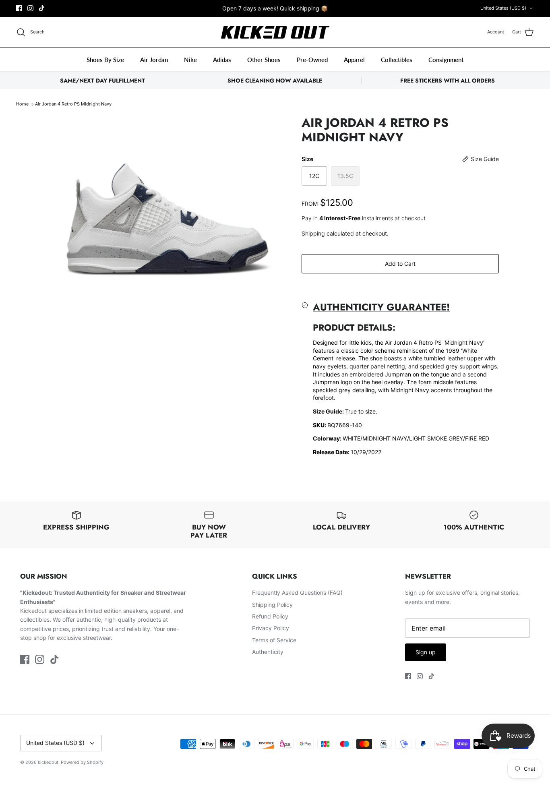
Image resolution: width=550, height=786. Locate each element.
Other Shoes (264, 59)
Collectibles (396, 59)
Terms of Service (274, 640)
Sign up (426, 652)
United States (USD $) (503, 8)
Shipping (313, 233)
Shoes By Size (105, 59)
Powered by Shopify (82, 762)
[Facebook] (19, 8)
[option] (167, 199)
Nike (190, 59)
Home (22, 104)
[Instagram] (30, 8)
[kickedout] (275, 32)
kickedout (48, 762)
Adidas (222, 59)
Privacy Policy (270, 628)
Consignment (445, 59)
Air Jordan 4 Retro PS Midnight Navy (73, 104)
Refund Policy (270, 616)
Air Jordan (154, 59)
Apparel (354, 59)
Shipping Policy (272, 604)
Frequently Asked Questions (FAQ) (297, 592)
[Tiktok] (42, 8)
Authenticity (267, 651)
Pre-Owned (312, 59)
